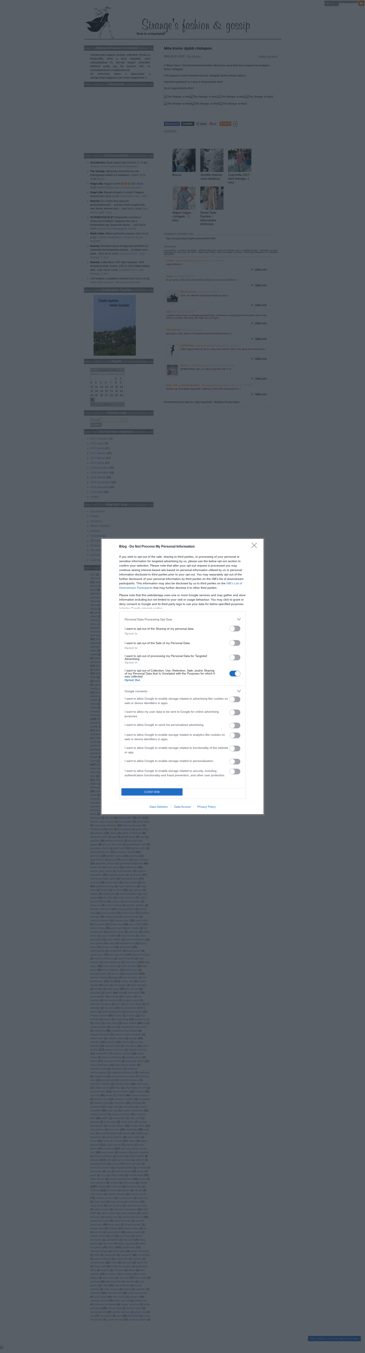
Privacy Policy (206, 806)
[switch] (234, 628)
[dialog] (182, 676)
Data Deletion (159, 806)
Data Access (182, 806)
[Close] (256, 547)
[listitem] (182, 619)
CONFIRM (152, 792)
